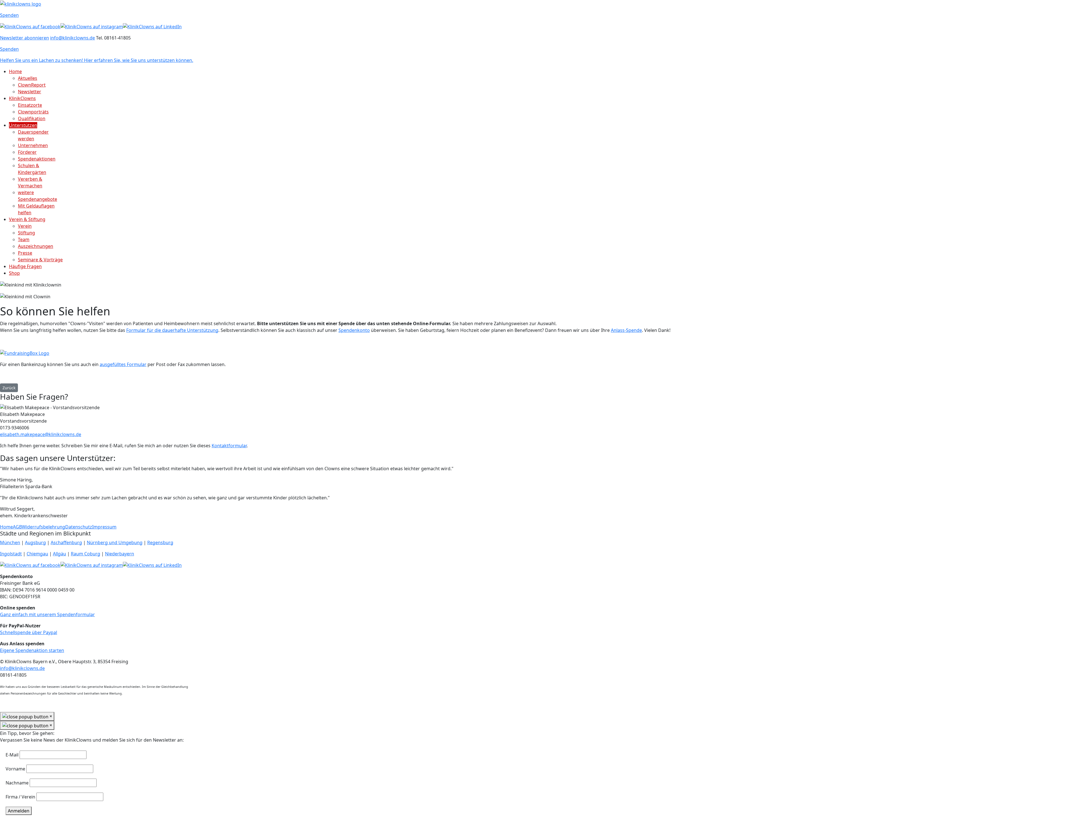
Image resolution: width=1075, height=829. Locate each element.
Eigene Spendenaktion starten (32, 650)
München (10, 542)
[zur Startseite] (20, 3)
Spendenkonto (354, 330)
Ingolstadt (11, 554)
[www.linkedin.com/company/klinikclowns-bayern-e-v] (152, 26)
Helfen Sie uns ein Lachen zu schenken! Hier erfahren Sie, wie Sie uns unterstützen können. (96, 60)
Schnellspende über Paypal (28, 632)
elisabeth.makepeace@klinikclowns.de (40, 434)
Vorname (15, 769)
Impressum (104, 527)
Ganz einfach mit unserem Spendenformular (47, 614)
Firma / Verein (20, 797)
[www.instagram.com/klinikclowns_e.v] (91, 26)
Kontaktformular (229, 446)
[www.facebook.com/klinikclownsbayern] (30, 26)
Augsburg (35, 542)
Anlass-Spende (626, 330)
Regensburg (160, 542)
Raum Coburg (85, 554)
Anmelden (18, 811)
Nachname (17, 783)
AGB (17, 527)
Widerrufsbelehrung (43, 527)
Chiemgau (37, 554)
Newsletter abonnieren (24, 38)
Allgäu (59, 554)
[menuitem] (15, 71)
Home (6, 527)
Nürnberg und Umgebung (114, 542)
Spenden (9, 15)
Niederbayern (119, 554)
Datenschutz (78, 527)
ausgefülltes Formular (123, 364)
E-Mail (12, 755)
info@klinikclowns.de (72, 38)
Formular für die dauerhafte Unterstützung (172, 330)
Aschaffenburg (66, 542)
